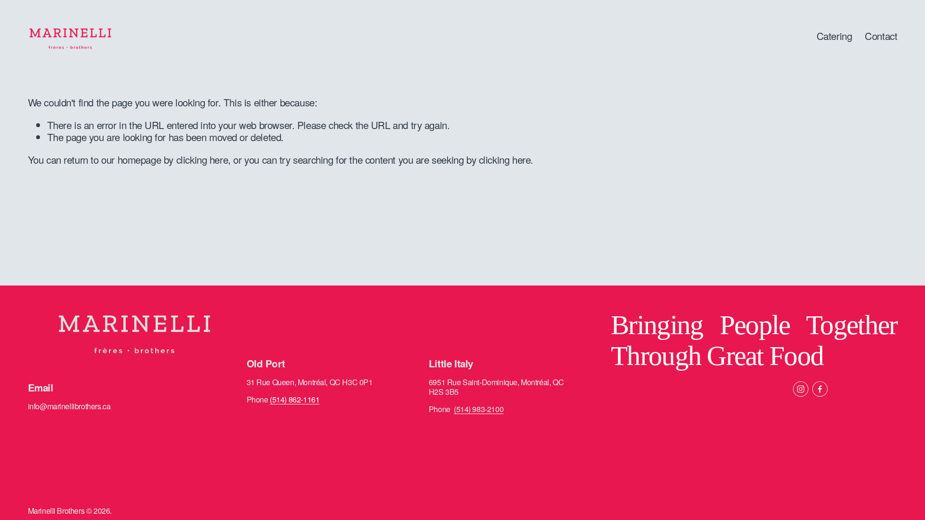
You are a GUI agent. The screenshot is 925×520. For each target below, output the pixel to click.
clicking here (202, 159)
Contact (881, 36)
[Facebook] (820, 389)
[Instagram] (800, 389)
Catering (834, 36)
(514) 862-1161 (294, 399)
